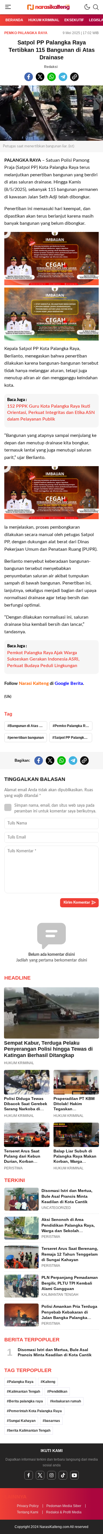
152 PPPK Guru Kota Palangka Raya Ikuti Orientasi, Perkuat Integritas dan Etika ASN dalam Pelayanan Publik (51, 412)
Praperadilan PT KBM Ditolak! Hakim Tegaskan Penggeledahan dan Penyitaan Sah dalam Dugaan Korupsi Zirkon (76, 1111)
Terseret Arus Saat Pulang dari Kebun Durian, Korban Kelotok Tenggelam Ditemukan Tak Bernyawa (23, 1164)
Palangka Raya (21, 1382)
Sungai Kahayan (22, 1421)
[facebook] (28, 1475)
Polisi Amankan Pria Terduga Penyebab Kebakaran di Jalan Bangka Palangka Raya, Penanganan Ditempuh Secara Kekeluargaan (69, 1317)
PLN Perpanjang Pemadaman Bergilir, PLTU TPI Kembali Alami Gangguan (69, 1283)
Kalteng (49, 1382)
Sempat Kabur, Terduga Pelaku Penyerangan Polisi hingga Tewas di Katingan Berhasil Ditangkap (48, 1049)
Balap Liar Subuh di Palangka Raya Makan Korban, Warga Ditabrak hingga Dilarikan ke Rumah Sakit (75, 1164)
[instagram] (51, 1475)
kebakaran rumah (66, 1401)
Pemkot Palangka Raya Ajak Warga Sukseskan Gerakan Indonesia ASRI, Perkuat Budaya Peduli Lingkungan (43, 659)
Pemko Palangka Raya (25, 33)
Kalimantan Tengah (24, 1392)
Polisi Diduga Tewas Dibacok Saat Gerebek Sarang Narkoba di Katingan (25, 1106)
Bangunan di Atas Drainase (28, 726)
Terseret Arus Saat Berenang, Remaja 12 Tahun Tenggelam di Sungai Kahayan (69, 1254)
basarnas (52, 1421)
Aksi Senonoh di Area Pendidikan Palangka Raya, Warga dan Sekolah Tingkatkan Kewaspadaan (68, 1228)
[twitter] (40, 1475)
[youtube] (74, 1475)
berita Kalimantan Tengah (29, 1431)
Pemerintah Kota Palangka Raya (35, 1411)
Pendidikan (58, 1392)
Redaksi (51, 67)
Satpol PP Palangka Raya (73, 738)
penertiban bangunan (26, 738)
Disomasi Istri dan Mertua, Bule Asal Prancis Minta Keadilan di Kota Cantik (66, 1196)
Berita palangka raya (26, 1401)
